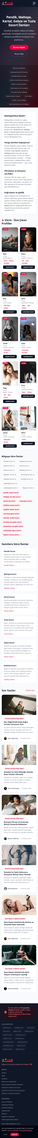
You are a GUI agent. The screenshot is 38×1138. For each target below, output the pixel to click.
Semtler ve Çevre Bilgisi (19, 100)
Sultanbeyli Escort (10, 488)
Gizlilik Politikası (7, 1108)
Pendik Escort (9, 461)
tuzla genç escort (26, 501)
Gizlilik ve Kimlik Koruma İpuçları (19, 80)
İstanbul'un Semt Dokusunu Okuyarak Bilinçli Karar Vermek (17, 873)
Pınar (23, 385)
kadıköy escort (29, 1031)
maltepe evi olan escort (11, 497)
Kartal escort (15, 132)
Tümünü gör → (31, 690)
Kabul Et (14, 1134)
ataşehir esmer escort (11, 509)
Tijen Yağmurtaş (13, 738)
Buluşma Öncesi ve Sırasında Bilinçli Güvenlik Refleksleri (16, 823)
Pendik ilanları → (10, 565)
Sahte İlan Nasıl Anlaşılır (13, 96)
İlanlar (4, 1073)
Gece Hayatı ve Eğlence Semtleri (15, 919)
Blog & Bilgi (19, 54)
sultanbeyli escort (28, 312)
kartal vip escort (9, 501)
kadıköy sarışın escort (11, 505)
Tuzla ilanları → (9, 634)
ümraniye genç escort (11, 514)
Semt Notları (28, 96)
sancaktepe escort (8, 1042)
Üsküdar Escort (9, 479)
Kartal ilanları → (9, 611)
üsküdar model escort (11, 518)
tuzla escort (10, 312)
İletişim (4, 1114)
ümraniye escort (20, 1035)
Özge (5, 388)
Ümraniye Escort (27, 475)
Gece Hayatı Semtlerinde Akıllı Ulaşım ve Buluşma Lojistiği (16, 973)
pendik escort (10, 446)
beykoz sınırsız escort (11, 535)
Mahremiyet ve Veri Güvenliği (19, 88)
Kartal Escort (9, 466)
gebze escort (17, 1031)
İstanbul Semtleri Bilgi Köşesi (14, 718)
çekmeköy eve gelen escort (13, 526)
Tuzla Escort (24, 466)
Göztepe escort (9, 153)
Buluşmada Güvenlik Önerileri (19, 72)
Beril (4, 254)
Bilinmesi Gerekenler (19, 68)
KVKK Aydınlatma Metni (10, 1120)
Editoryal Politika (7, 1105)
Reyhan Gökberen (13, 838)
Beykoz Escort (28, 488)
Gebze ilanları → (10, 657)
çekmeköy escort (28, 396)
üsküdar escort (7, 1038)
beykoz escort (10, 401)
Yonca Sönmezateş (13, 788)
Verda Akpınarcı (13, 888)
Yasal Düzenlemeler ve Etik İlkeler (19, 104)
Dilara (23, 254)
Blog (3, 1076)
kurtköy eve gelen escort (12, 522)
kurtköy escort (28, 356)
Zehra (23, 433)
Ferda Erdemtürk (13, 989)
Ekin (4, 299)
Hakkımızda (6, 1111)
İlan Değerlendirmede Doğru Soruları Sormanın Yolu (16, 723)
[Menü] (34, 3)
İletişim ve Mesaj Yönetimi (19, 84)
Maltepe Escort (26, 461)
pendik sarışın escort (11, 493)
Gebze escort (9, 206)
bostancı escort (7, 1049)
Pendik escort (18, 130)
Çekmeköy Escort (10, 483)
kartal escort (10, 267)
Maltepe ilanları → (10, 588)
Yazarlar (4, 1079)
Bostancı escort (20, 151)
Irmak (5, 343)
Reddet (5, 1134)
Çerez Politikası (7, 1102)
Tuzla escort (20, 206)
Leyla (23, 343)
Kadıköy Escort (25, 470)
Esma (23, 299)
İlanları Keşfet (19, 47)
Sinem (5, 433)
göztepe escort (20, 1049)
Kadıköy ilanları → (10, 680)
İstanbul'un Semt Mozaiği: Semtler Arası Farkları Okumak (18, 773)
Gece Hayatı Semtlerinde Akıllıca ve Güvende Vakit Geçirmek (19, 923)
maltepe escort (19, 1028)
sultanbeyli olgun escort (12, 531)
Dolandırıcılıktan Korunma (19, 76)
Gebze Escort (9, 470)
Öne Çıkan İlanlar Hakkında (19, 92)
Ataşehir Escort (9, 475)
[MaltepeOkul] (7, 3)
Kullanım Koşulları (8, 1117)
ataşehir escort (28, 267)
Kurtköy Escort (27, 479)
